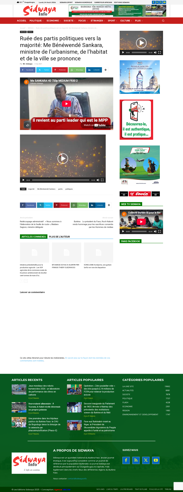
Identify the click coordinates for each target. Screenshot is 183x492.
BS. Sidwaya (27, 64)
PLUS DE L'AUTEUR (59, 236)
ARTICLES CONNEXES (34, 236)
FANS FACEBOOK (130, 241)
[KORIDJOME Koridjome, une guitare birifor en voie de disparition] (98, 253)
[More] (105, 70)
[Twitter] (161, 2)
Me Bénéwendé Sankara (46, 189)
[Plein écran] (102, 180)
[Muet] (98, 180)
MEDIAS (30, 28)
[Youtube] (164, 2)
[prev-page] (21, 281)
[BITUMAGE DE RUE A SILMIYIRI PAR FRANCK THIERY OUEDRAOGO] (66, 253)
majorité (31, 189)
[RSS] (157, 2)
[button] (163, 21)
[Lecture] (23, 180)
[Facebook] (153, 2)
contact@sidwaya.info (77, 478)
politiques (69, 189)
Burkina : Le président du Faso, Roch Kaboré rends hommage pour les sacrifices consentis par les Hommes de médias (93, 224)
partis (60, 189)
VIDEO (30, 32)
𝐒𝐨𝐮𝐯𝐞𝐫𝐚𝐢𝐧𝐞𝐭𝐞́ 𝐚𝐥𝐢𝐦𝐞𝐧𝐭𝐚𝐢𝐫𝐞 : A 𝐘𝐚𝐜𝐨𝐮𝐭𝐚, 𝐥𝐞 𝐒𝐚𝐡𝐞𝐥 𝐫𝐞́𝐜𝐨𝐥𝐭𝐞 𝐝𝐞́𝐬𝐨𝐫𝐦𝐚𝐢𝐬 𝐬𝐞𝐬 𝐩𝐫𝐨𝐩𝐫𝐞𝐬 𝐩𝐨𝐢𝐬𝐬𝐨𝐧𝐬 (44, 406)
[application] (63, 159)
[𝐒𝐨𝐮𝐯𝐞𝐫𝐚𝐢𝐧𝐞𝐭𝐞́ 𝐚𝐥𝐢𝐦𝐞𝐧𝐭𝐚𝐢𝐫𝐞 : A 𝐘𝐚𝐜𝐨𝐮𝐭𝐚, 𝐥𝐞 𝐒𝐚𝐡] (19, 407)
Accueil (22, 28)
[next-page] (26, 281)
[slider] (60, 180)
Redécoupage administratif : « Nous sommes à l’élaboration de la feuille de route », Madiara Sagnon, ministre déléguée (40, 224)
